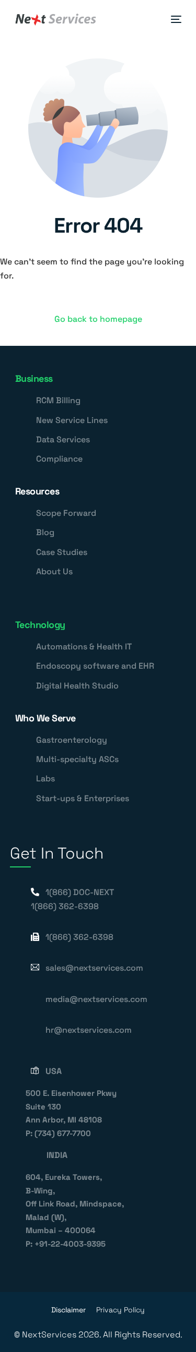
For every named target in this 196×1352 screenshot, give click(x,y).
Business (34, 378)
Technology (40, 625)
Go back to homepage (98, 318)
